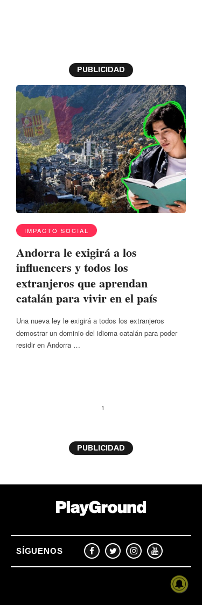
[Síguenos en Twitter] (113, 551)
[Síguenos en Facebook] (92, 551)
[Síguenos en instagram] (134, 551)
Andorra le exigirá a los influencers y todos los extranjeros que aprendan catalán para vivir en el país (86, 275)
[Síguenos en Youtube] (155, 551)
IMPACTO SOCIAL (56, 230)
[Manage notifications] (179, 584)
